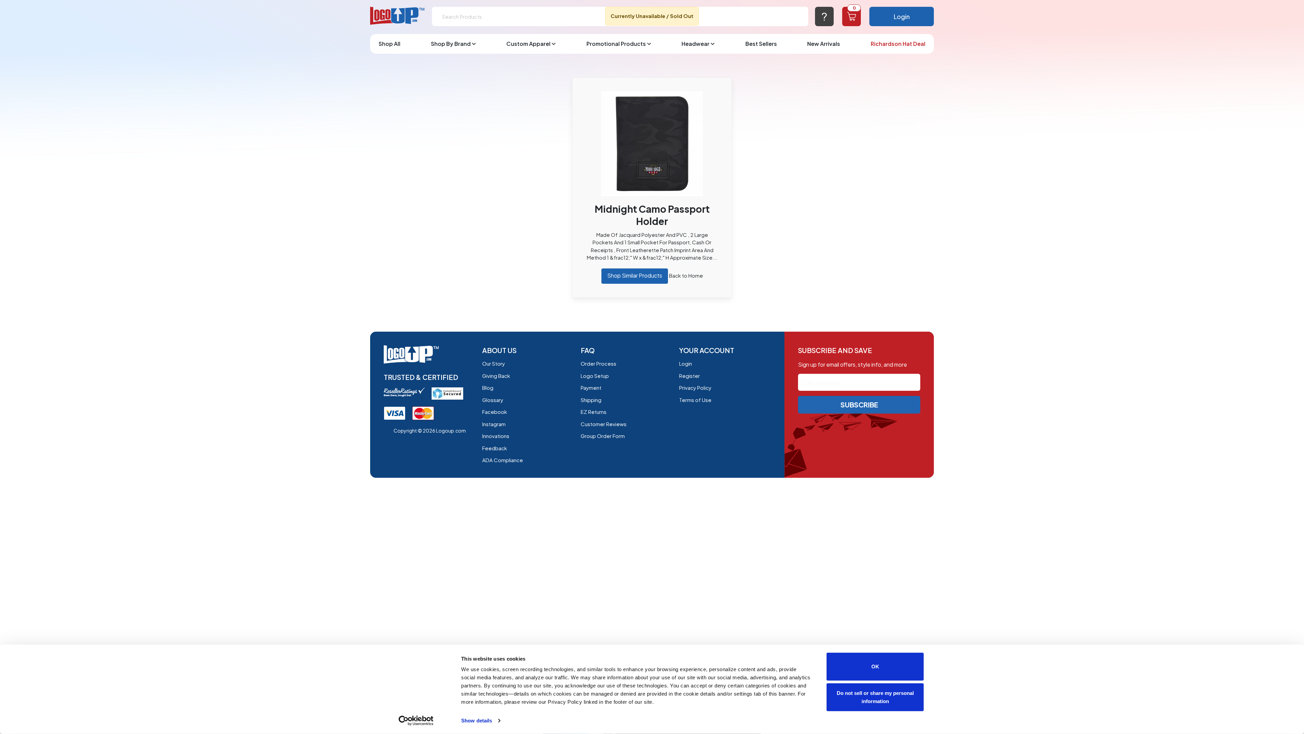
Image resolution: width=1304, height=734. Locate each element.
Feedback (494, 448)
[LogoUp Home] (397, 16)
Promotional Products (616, 43)
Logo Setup (595, 375)
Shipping (591, 400)
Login (902, 16)
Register (689, 375)
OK (875, 666)
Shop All (389, 43)
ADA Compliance (502, 460)
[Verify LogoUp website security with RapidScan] (447, 392)
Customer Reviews (604, 424)
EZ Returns (593, 411)
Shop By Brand (451, 43)
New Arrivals (823, 43)
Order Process (598, 363)
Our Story (493, 363)
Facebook (494, 411)
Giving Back (496, 375)
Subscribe (859, 404)
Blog (487, 387)
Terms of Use (695, 400)
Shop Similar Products (634, 275)
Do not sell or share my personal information (875, 697)
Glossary (492, 400)
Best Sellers (761, 43)
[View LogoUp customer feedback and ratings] (404, 391)
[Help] (824, 16)
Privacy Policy (695, 387)
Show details (476, 720)
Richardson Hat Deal (898, 43)
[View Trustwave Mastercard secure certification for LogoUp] (423, 412)
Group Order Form (603, 436)
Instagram (494, 424)
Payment (591, 387)
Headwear (695, 43)
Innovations (495, 436)
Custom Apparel (528, 43)
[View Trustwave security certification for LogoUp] (394, 412)
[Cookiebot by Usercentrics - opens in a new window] (416, 721)
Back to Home (686, 275)
